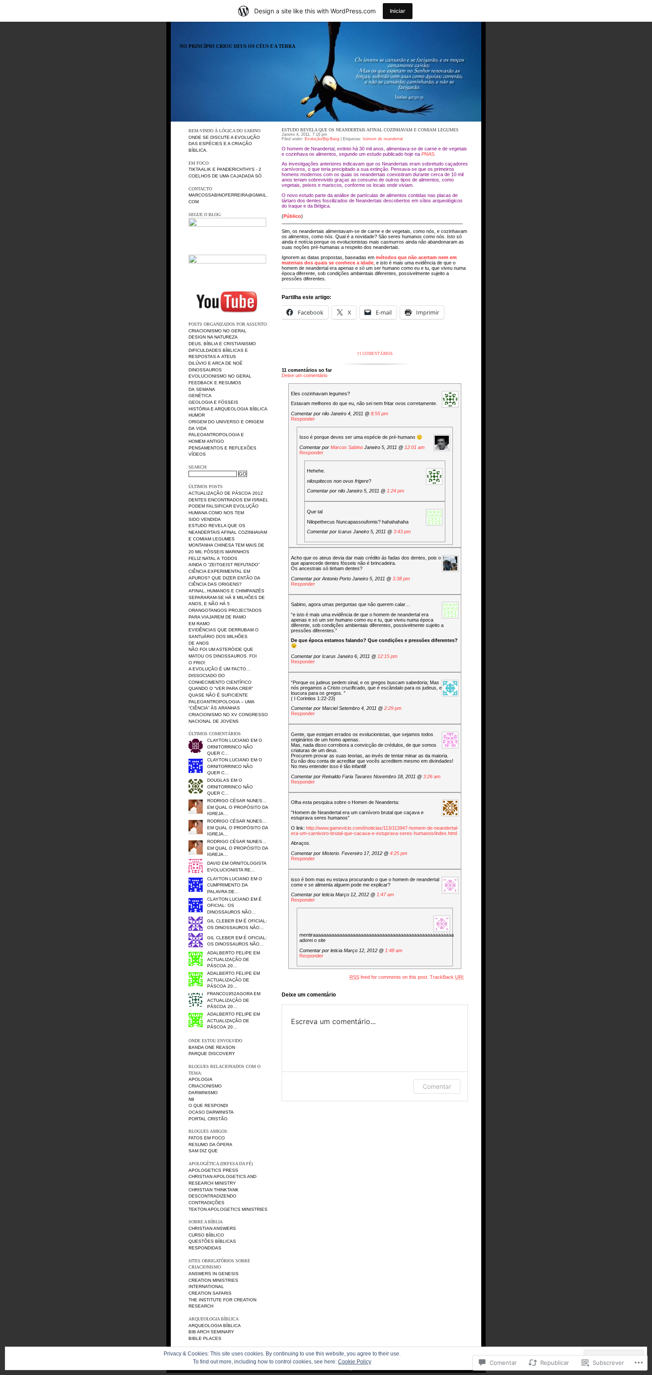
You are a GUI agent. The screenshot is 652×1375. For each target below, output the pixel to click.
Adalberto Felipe (229, 952)
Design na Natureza (213, 337)
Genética (200, 395)
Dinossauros (205, 369)
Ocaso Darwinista (211, 1112)
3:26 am (431, 776)
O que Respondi (208, 1105)
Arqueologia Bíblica (215, 1325)
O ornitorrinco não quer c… (234, 747)
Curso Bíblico (206, 1235)
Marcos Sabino (346, 447)
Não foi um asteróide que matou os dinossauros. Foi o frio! (223, 656)
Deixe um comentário (304, 375)
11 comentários (375, 353)
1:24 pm (395, 490)
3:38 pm (401, 578)
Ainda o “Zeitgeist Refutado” (224, 564)
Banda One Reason (212, 1047)
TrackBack (446, 977)
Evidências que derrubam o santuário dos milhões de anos (224, 636)
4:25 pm (398, 853)
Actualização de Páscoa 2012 (226, 493)
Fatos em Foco (207, 1137)
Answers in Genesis (214, 1273)
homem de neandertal (383, 139)
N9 (191, 1099)
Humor (197, 415)
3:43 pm (402, 531)
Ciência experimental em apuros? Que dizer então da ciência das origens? (224, 578)
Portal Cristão (208, 1118)
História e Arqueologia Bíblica (228, 408)
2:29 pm (392, 708)
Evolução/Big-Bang (322, 139)
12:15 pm (387, 656)
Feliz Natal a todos (213, 558)
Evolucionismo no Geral (220, 376)
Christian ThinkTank (214, 1189)
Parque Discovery (212, 1053)
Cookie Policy (354, 1362)
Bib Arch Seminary (211, 1331)
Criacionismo (205, 1085)
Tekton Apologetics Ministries (228, 1209)
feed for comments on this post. (389, 977)
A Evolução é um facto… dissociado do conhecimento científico (220, 675)
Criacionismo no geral (218, 330)
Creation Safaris (210, 1293)
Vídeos (197, 454)
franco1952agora (229, 993)
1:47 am (385, 894)
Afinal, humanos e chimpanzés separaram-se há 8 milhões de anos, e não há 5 (227, 597)
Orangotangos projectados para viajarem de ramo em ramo (225, 617)
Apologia (200, 1079)
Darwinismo (203, 1092)
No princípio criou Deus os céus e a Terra (237, 46)
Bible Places (205, 1338)
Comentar (437, 1086)
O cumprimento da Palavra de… (234, 885)
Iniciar (397, 11)
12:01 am (414, 447)
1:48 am (393, 950)
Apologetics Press (213, 1170)
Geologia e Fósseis (213, 402)
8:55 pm (379, 413)
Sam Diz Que (203, 1150)
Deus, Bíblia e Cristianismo (222, 343)
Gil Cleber (220, 920)
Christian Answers (212, 1228)
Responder (303, 419)
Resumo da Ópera (210, 1144)
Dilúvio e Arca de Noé (216, 363)
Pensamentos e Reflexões (222, 447)
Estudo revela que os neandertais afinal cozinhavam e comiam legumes (228, 532)
